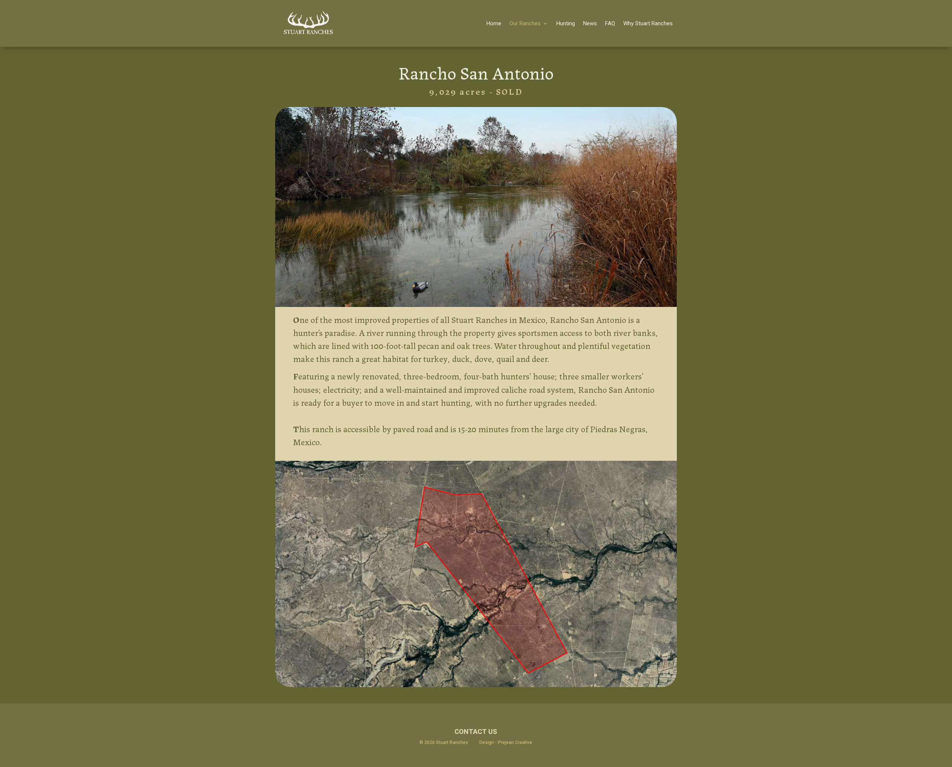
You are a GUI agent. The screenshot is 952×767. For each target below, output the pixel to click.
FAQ (610, 23)
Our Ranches (525, 23)
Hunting (565, 23)
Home (493, 23)
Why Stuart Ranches (648, 23)
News (590, 23)
